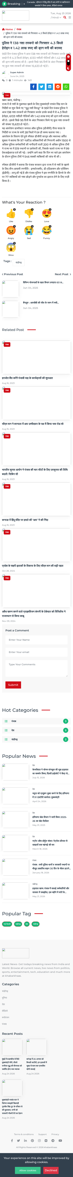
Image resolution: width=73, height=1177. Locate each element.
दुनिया (4, 997)
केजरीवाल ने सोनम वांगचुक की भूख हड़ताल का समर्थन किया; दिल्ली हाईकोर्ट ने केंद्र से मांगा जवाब (50, 773)
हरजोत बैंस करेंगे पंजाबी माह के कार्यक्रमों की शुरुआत (27, 378)
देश (13, 730)
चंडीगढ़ (19, 262)
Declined (51, 1170)
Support (42, 1134)
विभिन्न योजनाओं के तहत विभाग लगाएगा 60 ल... (43, 282)
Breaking (13, 3)
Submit (13, 684)
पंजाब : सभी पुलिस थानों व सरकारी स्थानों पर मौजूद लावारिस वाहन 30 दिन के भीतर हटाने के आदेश (51, 868)
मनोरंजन (5, 1017)
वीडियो (5, 1010)
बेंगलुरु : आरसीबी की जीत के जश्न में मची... (41, 302)
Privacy (55, 1134)
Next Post (62, 274)
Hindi (56, 17)
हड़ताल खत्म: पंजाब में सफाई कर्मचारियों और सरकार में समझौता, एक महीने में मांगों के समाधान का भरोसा (50, 892)
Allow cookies (27, 1170)
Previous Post (13, 274)
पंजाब (19, 29)
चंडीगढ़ (35, 924)
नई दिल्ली (7, 924)
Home (9, 29)
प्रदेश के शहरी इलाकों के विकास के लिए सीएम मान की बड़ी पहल (32, 565)
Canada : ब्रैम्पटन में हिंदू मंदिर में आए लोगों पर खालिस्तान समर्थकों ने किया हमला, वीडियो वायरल (48, 4)
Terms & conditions (24, 1134)
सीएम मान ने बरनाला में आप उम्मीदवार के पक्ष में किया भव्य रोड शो (32, 423)
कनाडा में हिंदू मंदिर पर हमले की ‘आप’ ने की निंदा (25, 520)
